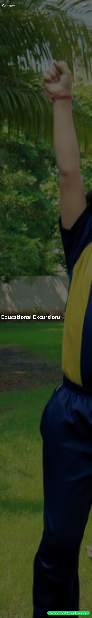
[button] (84, 5)
